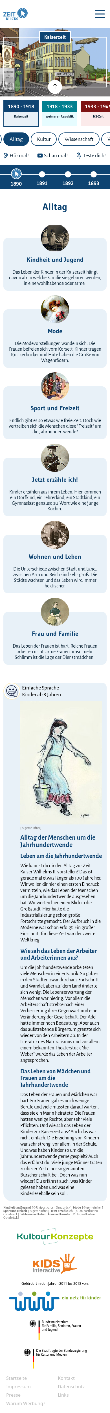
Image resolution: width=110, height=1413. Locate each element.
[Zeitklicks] (15, 14)
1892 (68, 183)
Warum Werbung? (25, 1403)
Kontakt (66, 1378)
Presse (13, 1395)
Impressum (18, 1386)
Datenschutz (71, 1386)
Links (63, 1395)
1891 (42, 183)
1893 (93, 183)
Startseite (16, 1378)
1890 (16, 184)
